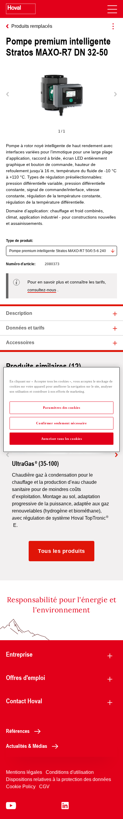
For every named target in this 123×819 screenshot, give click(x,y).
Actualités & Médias (26, 746)
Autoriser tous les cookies (61, 438)
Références (18, 731)
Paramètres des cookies (61, 407)
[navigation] (112, 9)
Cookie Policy (21, 786)
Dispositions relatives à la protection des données (58, 779)
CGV (44, 786)
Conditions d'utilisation (70, 772)
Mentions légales (24, 772)
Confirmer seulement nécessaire (61, 423)
